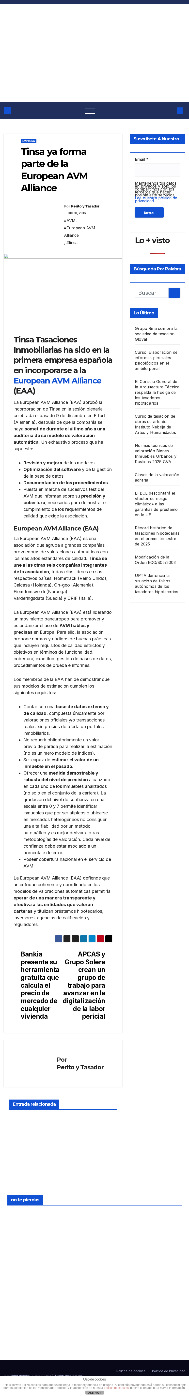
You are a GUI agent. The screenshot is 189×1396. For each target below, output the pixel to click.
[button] (170, 110)
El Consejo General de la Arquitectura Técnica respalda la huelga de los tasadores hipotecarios (157, 392)
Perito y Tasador (85, 206)
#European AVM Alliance (79, 231)
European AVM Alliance (57, 380)
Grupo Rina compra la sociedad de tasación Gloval (156, 334)
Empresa (28, 140)
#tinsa (72, 242)
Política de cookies (130, 1371)
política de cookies (116, 1388)
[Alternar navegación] (90, 110)
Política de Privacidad (168, 1371)
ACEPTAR (94, 1392)
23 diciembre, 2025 (19, 1213)
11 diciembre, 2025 (110, 1269)
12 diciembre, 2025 (110, 1213)
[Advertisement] (94, 65)
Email (141, 159)
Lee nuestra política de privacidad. (156, 199)
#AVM (70, 220)
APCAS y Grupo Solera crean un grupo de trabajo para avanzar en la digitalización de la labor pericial (84, 985)
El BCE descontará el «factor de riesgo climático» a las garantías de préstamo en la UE (156, 504)
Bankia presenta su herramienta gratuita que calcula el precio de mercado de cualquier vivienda (40, 985)
